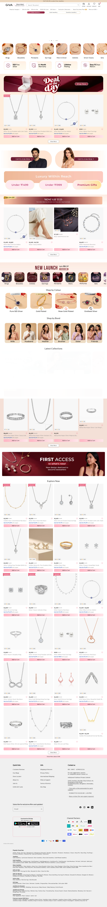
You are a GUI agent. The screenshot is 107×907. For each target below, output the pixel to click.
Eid (85, 890)
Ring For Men (16, 871)
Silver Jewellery (36, 12)
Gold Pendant (35, 861)
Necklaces (66, 852)
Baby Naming (51, 887)
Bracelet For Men (35, 871)
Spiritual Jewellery (37, 854)
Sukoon (28, 895)
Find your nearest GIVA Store (21, 898)
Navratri (89, 890)
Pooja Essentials (17, 883)
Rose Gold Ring (53, 874)
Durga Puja (16, 892)
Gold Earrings (26, 861)
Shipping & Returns (46, 769)
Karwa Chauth (59, 890)
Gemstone (46, 854)
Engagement (16, 887)
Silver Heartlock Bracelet (87, 245)
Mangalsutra (30, 852)
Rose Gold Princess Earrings (63, 700)
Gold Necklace (71, 861)
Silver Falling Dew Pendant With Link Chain (41, 132)
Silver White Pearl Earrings (88, 132)
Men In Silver (62, 58)
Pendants (34, 58)
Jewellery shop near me (81, 900)
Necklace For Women (31, 876)
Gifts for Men (16, 870)
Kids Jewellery (17, 879)
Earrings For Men (25, 871)
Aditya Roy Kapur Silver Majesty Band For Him (66, 435)
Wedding (28, 887)
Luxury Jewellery (60, 862)
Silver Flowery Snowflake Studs (89, 566)
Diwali (65, 890)
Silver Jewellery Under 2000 (70, 867)
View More (53, 141)
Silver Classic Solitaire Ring (37, 610)
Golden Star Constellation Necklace (15, 521)
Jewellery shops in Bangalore (20, 899)
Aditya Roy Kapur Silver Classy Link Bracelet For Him (16, 436)
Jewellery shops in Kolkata (20, 900)
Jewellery (15, 856)
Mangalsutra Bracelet (40, 852)
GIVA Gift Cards (18, 787)
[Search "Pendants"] (78, 5)
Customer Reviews (19, 769)
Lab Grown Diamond (27, 857)
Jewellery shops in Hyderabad (80, 899)
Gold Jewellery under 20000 (36, 862)
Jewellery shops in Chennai (35, 900)
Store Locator (17, 776)
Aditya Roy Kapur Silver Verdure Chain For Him (41, 436)
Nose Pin (77, 852)
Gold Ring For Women (42, 874)
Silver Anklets (27, 866)
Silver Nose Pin (29, 867)
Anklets (75, 58)
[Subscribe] (41, 809)
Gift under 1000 (63, 883)
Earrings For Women (63, 874)
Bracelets (21, 58)
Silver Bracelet (42, 866)
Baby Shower (42, 887)
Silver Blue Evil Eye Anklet (62, 132)
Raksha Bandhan (72, 890)
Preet (23, 895)
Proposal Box (44, 883)
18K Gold (89, 861)
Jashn (32, 895)
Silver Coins (26, 883)
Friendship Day (50, 890)
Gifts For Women (17, 873)
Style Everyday (17, 894)
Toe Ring (40, 876)
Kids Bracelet (33, 879)
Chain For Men (45, 871)
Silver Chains (89, 58)
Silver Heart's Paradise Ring (12, 654)
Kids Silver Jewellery (18, 867)
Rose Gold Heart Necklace (87, 655)
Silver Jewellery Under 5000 (54, 867)
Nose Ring (83, 852)
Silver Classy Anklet (35, 244)
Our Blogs (16, 773)
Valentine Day (26, 890)
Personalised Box (53, 883)
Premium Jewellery (50, 862)
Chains (72, 852)
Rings (8, 58)
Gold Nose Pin (54, 861)
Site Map (43, 787)
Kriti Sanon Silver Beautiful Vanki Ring (91, 700)
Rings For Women (17, 874)
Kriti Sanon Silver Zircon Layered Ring (16, 744)
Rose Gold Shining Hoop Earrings (39, 700)
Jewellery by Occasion (19, 886)
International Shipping (47, 776)
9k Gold (78, 861)
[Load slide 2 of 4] (54, 41)
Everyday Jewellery (18, 854)
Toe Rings (89, 852)
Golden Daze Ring (61, 566)
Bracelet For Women (75, 874)
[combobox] (53, 5)
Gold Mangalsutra (44, 861)
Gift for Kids (16, 878)
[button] (15, 9)
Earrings (48, 58)
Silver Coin (35, 866)
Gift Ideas (15, 882)
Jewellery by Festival (18, 889)
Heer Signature (17, 895)
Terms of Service (45, 783)
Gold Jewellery (53, 12)
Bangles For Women (87, 874)
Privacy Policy (44, 773)
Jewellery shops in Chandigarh (65, 900)
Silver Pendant (59, 866)
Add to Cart (66, 136)
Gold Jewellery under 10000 (20, 862)
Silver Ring (66, 866)
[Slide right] (105, 51)
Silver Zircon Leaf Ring (61, 744)
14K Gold (83, 861)
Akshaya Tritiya (17, 890)
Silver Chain (50, 866)
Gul (36, 895)
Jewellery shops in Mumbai (50, 899)
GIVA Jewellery (10, 843)
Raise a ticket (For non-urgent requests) (81, 796)
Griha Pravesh (59, 887)
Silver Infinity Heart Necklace (13, 700)
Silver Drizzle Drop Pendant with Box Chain (41, 655)
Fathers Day (42, 890)
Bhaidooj (80, 890)
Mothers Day (34, 890)
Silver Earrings (74, 866)
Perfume (32, 883)
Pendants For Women (18, 876)
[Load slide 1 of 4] (50, 41)
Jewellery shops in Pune (35, 899)
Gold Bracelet (62, 861)
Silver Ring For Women (29, 874)
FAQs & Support (45, 780)
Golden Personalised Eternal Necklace (91, 736)
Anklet (14, 852)
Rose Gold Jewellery (48, 857)
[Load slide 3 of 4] (56, 41)
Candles (37, 883)
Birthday (22, 887)
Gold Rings (19, 861)
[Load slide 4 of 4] (58, 41)
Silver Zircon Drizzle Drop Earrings (65, 521)
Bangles (49, 852)
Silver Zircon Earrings (11, 611)
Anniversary (35, 887)
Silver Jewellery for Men (85, 866)
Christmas (22, 892)
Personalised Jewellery (40, 867)
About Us (16, 780)
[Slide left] (1, 51)
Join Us (15, 783)
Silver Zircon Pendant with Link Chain (16, 132)
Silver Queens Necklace (61, 611)
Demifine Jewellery (71, 12)
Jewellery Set (27, 854)
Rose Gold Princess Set (61, 236)
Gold (14, 861)
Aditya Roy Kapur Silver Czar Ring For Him (91, 427)
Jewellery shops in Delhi (64, 899)
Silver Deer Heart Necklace (37, 521)
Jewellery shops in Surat (49, 900)
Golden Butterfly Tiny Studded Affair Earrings (41, 566)
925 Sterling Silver (18, 866)
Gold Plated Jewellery (61, 857)
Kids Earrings (25, 879)
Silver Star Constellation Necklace (40, 745)
